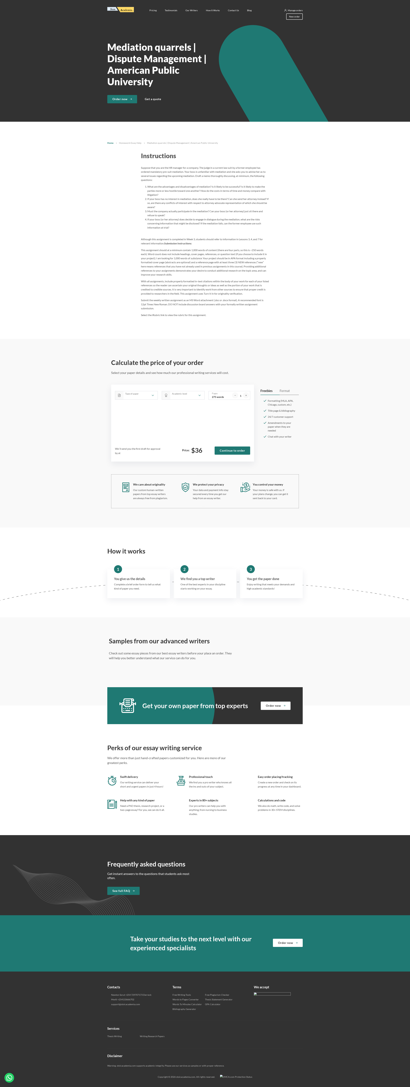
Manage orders (295, 10)
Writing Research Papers (152, 1036)
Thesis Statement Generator (219, 999)
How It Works (213, 10)
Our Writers (192, 10)
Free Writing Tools (181, 994)
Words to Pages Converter (185, 999)
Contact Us (233, 10)
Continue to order (232, 450)
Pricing (153, 10)
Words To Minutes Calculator (187, 1004)
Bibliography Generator (184, 1009)
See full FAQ (121, 891)
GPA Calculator (213, 1004)
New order (294, 16)
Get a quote (153, 99)
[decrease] (235, 395)
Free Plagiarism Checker (217, 994)
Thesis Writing (114, 1036)
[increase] (246, 395)
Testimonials (171, 10)
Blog (249, 10)
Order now (119, 99)
